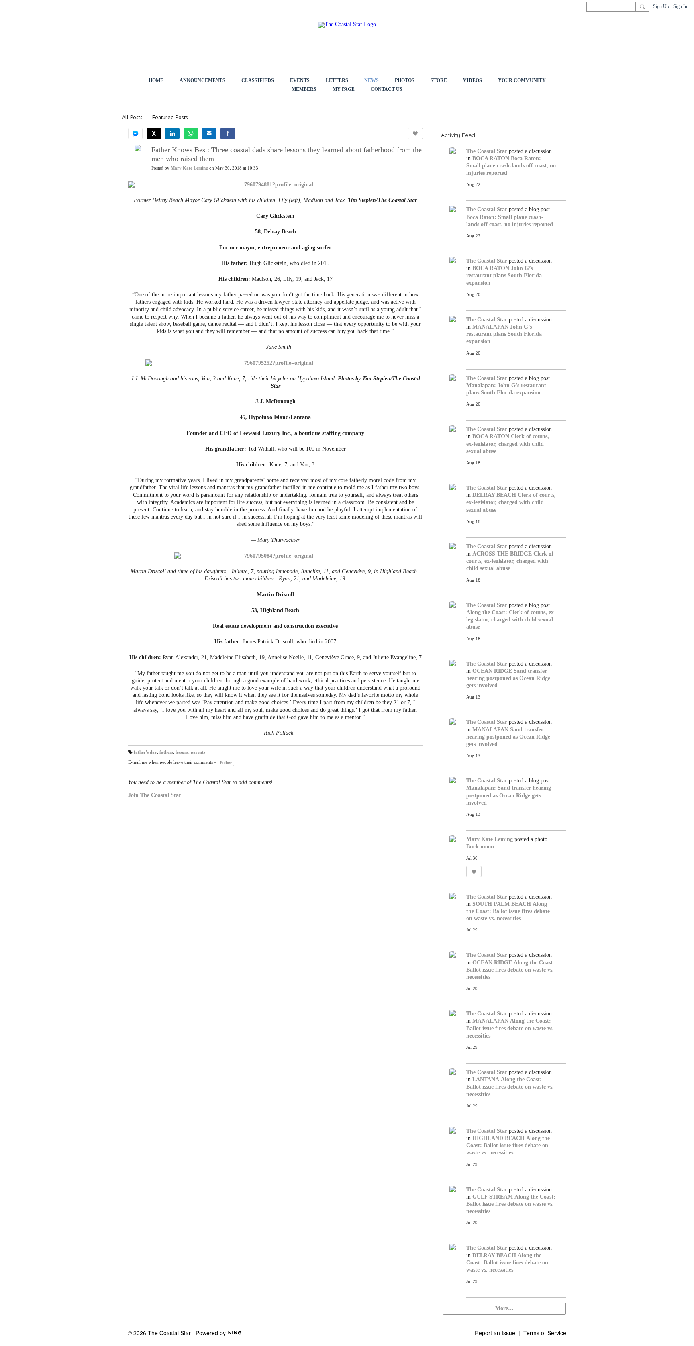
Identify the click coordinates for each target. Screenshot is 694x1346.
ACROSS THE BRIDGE (502, 554)
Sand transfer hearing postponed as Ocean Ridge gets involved (508, 678)
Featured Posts (170, 117)
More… (504, 1308)
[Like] (415, 133)
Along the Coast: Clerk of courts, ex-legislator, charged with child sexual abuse (511, 619)
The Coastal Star (486, 151)
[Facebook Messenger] (135, 133)
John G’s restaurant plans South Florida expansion (504, 275)
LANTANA (485, 1079)
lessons (182, 752)
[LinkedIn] (172, 133)
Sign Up (661, 6)
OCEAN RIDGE (492, 671)
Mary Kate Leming (189, 168)
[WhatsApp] (191, 133)
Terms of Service (544, 1333)
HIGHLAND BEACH (498, 1138)
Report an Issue (495, 1333)
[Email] (209, 133)
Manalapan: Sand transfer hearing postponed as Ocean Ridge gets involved (508, 795)
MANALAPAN (490, 327)
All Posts (132, 117)
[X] (154, 133)
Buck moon (480, 847)
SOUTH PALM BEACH (501, 904)
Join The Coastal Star (154, 795)
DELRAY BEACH (494, 495)
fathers (166, 752)
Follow (226, 762)
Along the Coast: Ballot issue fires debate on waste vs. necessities (508, 911)
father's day (145, 752)
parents (198, 752)
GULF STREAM (492, 1197)
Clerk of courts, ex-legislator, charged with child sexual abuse (507, 443)
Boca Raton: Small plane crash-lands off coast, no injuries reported (511, 165)
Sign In (680, 6)
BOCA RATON (490, 158)
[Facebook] (227, 133)
